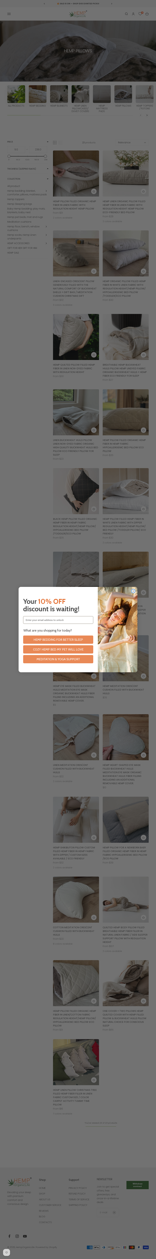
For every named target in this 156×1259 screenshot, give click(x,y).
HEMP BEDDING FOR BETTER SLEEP (58, 639)
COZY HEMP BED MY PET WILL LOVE (58, 649)
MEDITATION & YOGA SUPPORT (58, 659)
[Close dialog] (133, 591)
